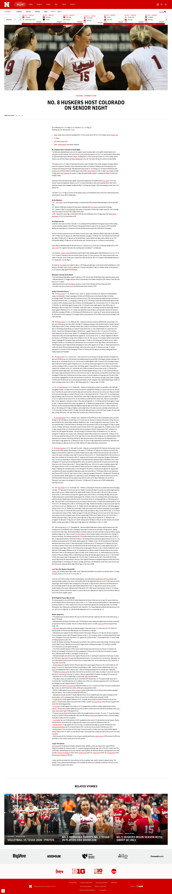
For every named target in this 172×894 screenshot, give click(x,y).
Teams (31, 4)
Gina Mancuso (63, 387)
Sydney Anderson (64, 173)
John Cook (55, 248)
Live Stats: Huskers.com (61, 141)
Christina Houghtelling (58, 727)
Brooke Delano (61, 322)
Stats (52, 11)
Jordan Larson (99, 736)
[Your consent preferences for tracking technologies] (3, 891)
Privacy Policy (73, 882)
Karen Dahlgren (61, 755)
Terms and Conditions (102, 882)
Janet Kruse (96, 753)
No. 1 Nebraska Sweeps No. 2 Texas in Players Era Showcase (85, 838)
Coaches (37, 11)
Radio (55, 135)
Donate (48, 4)
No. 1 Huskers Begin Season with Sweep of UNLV (139, 838)
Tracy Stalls (104, 729)
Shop (56, 4)
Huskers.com (114, 135)
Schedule (19, 11)
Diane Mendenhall (77, 159)
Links (32, 23)
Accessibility (102, 890)
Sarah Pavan (97, 702)
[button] (20, 19)
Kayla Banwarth (71, 209)
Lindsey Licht (55, 171)
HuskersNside (62, 144)
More (59, 11)
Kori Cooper (105, 181)
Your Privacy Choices (85, 886)
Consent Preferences (86, 882)
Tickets (64, 4)
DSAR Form (114, 882)
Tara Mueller (110, 171)
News (45, 11)
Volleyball (79, 96)
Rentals (72, 4)
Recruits (39, 4)
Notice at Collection (100, 886)
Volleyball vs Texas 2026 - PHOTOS (31, 840)
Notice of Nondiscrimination (87, 890)
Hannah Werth (91, 171)
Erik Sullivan (71, 284)
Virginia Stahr (111, 753)
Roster (28, 11)
